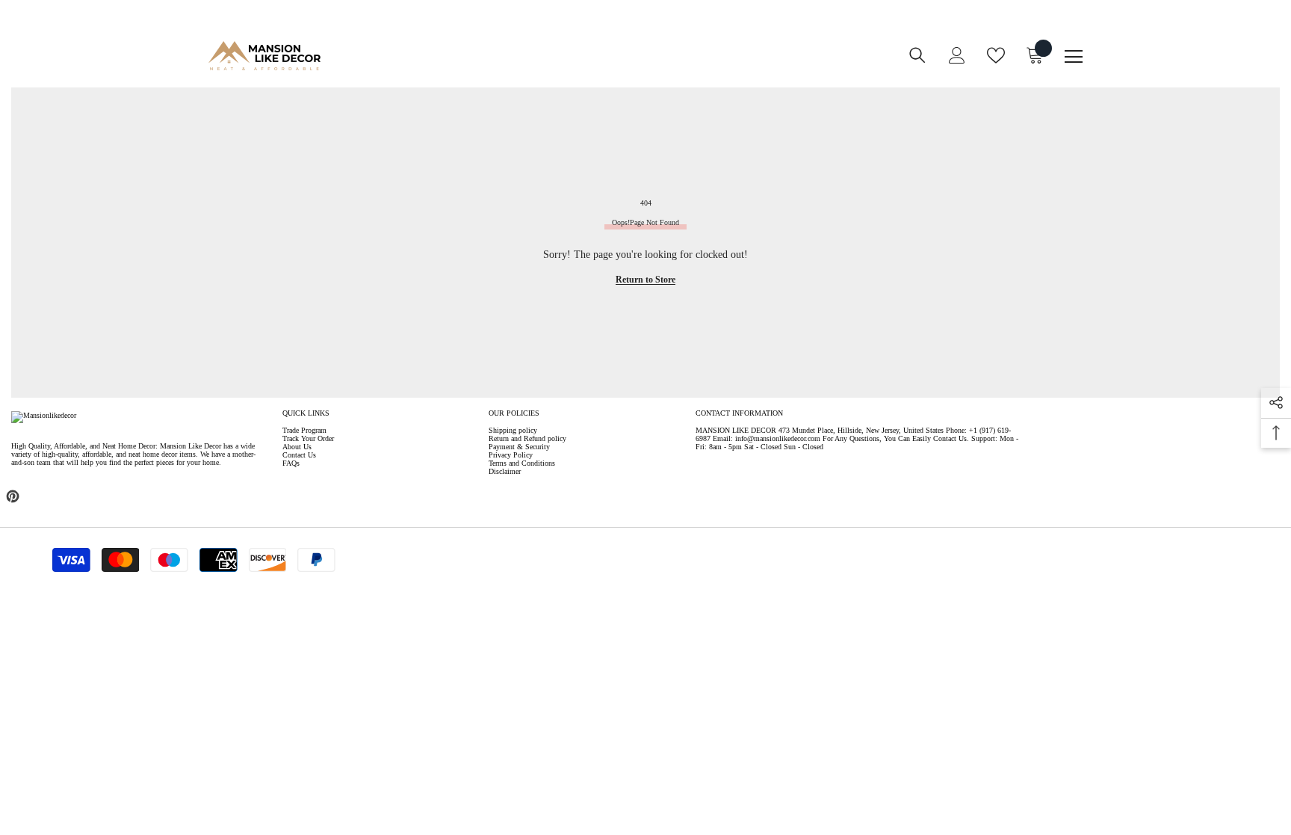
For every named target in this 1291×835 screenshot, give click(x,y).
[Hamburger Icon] (1074, 57)
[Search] (917, 55)
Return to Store (645, 279)
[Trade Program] (573, 65)
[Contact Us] (603, 65)
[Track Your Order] (633, 65)
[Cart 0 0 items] (1035, 55)
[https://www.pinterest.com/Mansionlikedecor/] (12, 496)
